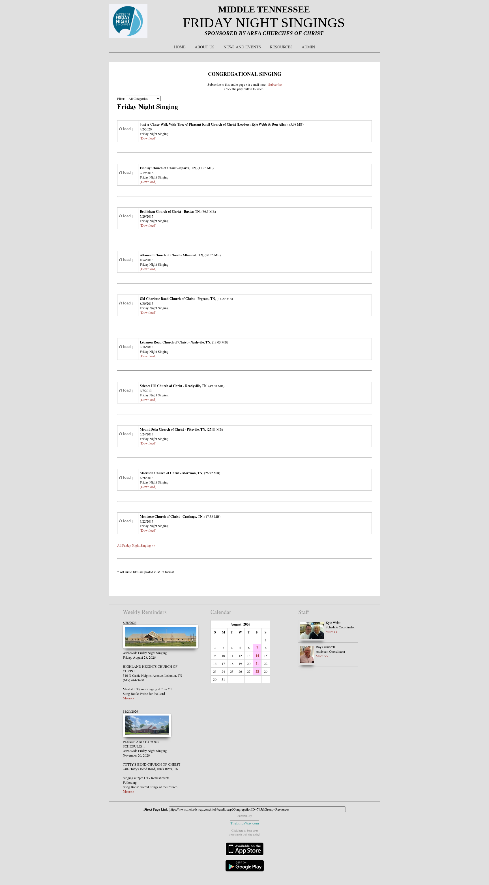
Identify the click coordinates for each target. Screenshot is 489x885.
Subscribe (275, 84)
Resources (281, 47)
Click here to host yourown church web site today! (244, 832)
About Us (205, 47)
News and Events (242, 47)
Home (180, 47)
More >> (332, 631)
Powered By (244, 816)
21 (257, 663)
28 (257, 671)
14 (257, 655)
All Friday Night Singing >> (136, 545)
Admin (308, 47)
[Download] (148, 138)
